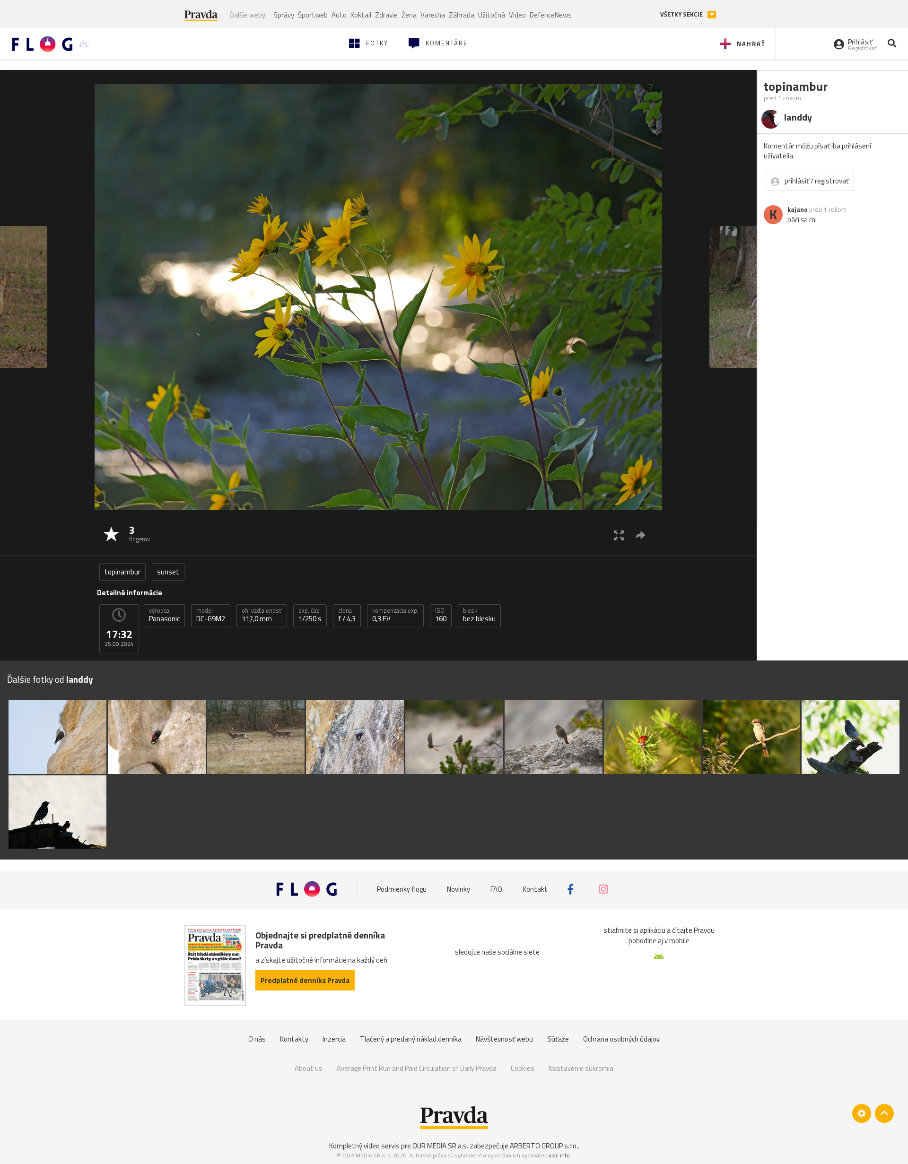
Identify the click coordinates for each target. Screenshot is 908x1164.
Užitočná (491, 14)
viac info (559, 1155)
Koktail (360, 14)
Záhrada (461, 14)
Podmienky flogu (402, 889)
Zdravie (386, 14)
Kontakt (535, 889)
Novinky (458, 889)
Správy (283, 14)
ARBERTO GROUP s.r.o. (544, 1145)
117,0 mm (262, 615)
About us (309, 1068)
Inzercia (334, 1039)
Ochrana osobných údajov (621, 1039)
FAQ (496, 889)
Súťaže (558, 1039)
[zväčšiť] (619, 535)
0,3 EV (395, 615)
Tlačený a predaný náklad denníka (411, 1039)
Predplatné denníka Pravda (305, 980)
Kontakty (294, 1039)
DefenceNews (551, 14)
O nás (257, 1039)
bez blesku (479, 615)
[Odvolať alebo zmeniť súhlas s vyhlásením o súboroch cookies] (861, 1113)
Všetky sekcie (682, 14)
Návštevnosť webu (504, 1039)
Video (517, 14)
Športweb (313, 14)
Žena (409, 14)
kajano (797, 209)
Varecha (432, 14)
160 (440, 615)
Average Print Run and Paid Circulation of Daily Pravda (417, 1068)
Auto (339, 14)
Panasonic (164, 615)
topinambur (122, 571)
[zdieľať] (641, 535)
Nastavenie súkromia (581, 1068)
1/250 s (310, 615)
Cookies (522, 1068)
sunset (168, 571)
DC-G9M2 (210, 615)
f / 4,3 (347, 615)
